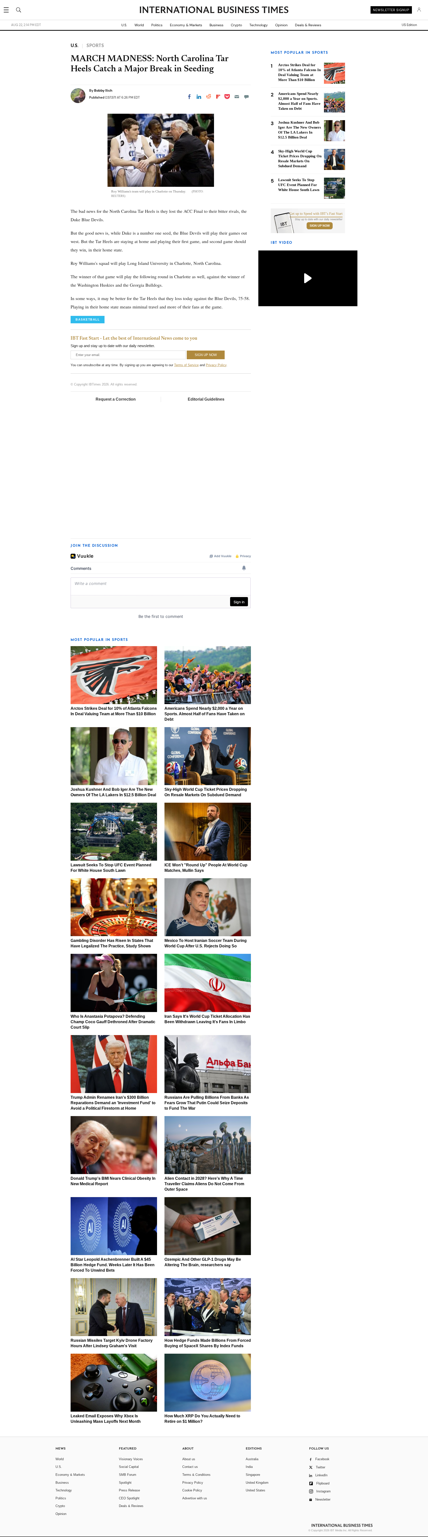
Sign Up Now (320, 225)
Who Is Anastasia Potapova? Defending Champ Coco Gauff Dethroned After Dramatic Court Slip (113, 1021)
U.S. (124, 25)
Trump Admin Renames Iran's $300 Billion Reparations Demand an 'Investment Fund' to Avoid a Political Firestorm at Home (113, 1102)
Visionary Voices (131, 1459)
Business (216, 25)
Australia (252, 1459)
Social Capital (129, 1467)
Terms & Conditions (196, 1475)
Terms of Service (186, 365)
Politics (156, 25)
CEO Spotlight (129, 1498)
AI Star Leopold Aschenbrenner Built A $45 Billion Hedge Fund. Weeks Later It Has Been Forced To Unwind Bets (113, 1264)
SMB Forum (127, 1475)
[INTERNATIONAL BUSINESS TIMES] (214, 10)
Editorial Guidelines (206, 399)
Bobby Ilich (103, 90)
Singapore (253, 1475)
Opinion (281, 25)
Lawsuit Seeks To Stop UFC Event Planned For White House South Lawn (298, 185)
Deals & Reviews (308, 25)
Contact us (190, 1467)
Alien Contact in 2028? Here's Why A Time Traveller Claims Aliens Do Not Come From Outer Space (204, 1183)
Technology (258, 25)
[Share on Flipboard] (218, 96)
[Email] (236, 96)
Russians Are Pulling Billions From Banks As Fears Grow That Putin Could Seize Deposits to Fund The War (206, 1102)
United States (255, 1490)
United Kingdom (257, 1482)
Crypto (236, 25)
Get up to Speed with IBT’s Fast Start (316, 214)
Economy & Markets (186, 25)
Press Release (129, 1490)
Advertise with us (194, 1498)
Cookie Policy (192, 1490)
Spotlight (125, 1482)
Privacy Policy (216, 365)
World (139, 25)
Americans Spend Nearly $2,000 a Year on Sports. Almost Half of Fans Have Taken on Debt (204, 713)
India (249, 1467)
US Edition (409, 25)
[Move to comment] (246, 96)
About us (188, 1459)
